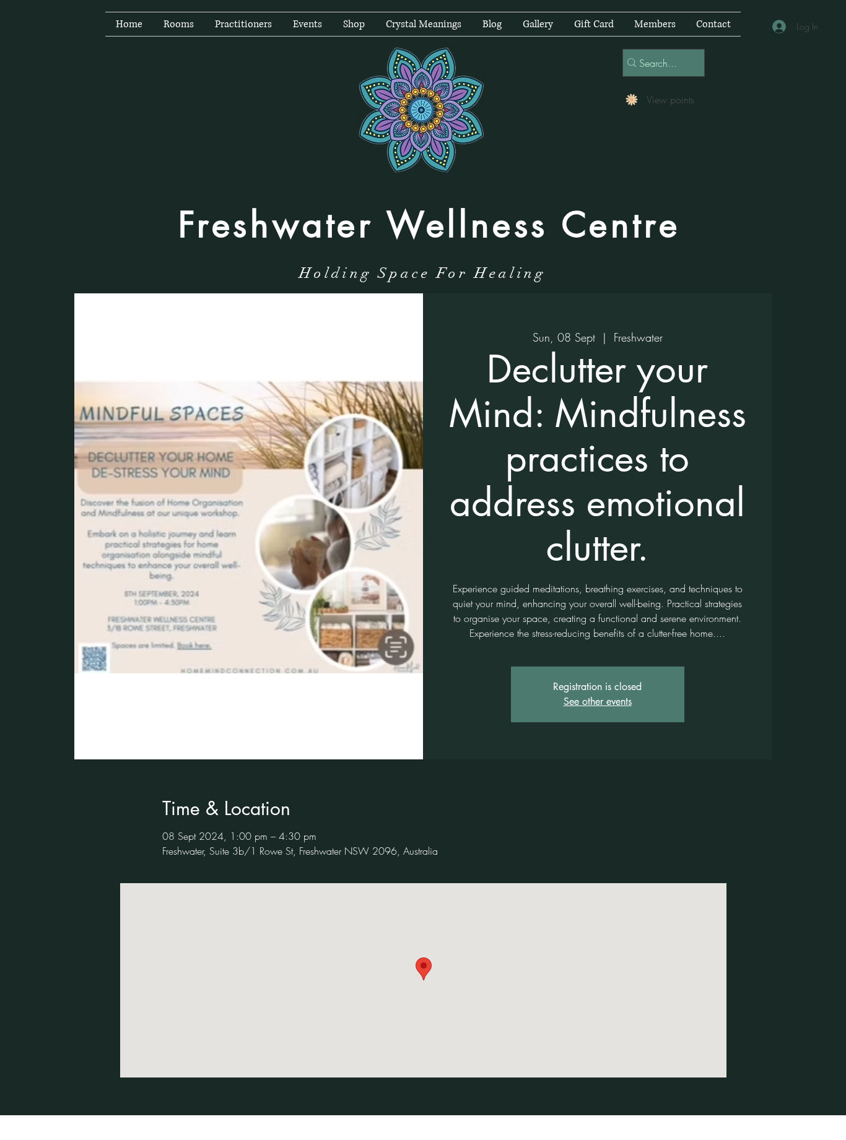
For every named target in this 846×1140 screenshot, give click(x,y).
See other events (598, 701)
